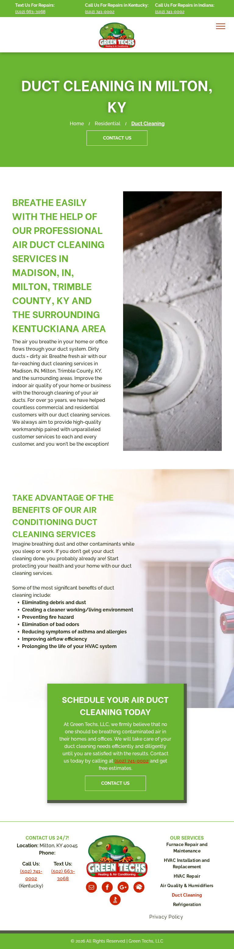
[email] (91, 888)
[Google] (123, 888)
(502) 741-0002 (132, 761)
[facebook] (107, 888)
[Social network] (138, 888)
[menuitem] (187, 849)
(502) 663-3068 (30, 11)
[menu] (221, 26)
